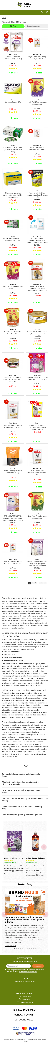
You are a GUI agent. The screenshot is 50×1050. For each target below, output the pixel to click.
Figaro (37, 423)
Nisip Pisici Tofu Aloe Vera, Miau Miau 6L (37, 517)
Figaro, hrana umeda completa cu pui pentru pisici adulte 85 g (37, 427)
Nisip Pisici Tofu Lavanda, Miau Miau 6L (37, 103)
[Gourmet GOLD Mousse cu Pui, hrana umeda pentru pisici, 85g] (37, 317)
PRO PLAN (12, 375)
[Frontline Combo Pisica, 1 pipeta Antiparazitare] (12, 224)
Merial (13, 236)
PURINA (37, 330)
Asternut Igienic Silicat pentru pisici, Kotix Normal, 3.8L (37, 195)
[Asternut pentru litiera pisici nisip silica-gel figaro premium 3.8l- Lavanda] (37, 547)
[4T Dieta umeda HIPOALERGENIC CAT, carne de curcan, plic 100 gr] (37, 224)
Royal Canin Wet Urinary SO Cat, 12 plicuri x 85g (13, 562)
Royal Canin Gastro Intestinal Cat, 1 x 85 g (37, 148)
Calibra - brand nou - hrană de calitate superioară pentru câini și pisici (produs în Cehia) (25, 919)
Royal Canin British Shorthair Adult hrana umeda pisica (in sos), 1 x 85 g (37, 288)
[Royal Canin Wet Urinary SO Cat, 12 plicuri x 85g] (12, 547)
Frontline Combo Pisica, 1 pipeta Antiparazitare (12, 239)
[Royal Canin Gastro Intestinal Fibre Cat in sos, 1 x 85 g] (37, 456)
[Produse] (3, 13)
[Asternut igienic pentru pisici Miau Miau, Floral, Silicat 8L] (37, 363)
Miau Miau (37, 100)
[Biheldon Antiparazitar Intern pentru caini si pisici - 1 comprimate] (12, 178)
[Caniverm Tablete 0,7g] (12, 87)
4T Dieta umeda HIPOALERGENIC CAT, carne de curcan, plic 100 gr (37, 240)
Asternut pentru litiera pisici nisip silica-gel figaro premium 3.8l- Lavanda (37, 564)
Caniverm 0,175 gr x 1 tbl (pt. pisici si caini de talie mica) (12, 150)
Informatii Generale (24, 1010)
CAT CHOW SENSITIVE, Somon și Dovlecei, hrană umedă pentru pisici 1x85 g (13, 518)
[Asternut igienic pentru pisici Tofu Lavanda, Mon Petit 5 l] (14, 841)
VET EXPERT (37, 236)
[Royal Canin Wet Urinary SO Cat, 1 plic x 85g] (37, 42)
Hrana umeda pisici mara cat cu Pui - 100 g (13, 472)
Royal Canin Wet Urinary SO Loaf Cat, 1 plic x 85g (13, 426)
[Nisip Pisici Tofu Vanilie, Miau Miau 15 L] (12, 317)
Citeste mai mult (10, 946)
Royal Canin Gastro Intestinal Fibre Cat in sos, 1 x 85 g (37, 473)
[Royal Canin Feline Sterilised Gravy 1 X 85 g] (12, 42)
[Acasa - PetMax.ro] (25, 5)
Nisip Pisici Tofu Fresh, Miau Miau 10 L (12, 287)
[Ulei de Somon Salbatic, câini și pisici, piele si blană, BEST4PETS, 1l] (36, 841)
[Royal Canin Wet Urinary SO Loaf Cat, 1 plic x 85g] (12, 409)
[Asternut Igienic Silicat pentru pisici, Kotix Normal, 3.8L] (37, 178)
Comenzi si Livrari (24, 1015)
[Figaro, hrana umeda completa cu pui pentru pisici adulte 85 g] (37, 409)
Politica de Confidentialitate (28, 972)
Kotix (37, 191)
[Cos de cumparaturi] (41, 12)
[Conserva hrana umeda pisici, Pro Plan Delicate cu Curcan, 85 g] (12, 363)
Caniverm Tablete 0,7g (13, 102)
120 (41, 583)
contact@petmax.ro (26, 1002)
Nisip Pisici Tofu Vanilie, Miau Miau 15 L (12, 333)
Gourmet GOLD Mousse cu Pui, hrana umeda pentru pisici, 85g (37, 334)
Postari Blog (25, 884)
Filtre (14, 26)
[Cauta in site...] (47, 12)
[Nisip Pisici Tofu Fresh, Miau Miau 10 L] (12, 270)
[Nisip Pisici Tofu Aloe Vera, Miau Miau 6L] (37, 501)
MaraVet (12, 468)
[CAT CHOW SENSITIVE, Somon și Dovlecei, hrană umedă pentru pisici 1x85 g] (12, 501)
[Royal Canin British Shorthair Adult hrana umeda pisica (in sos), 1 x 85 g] (37, 270)
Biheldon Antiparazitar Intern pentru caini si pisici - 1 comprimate (13, 195)
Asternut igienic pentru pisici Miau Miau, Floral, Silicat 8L (37, 378)
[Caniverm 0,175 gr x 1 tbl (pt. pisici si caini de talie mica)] (12, 133)
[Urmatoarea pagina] (45, 583)
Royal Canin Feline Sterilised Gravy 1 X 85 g (13, 58)
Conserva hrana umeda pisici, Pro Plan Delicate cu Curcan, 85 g (13, 379)
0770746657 (26, 999)
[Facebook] (25, 986)
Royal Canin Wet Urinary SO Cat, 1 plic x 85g (37, 58)
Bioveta (12, 100)
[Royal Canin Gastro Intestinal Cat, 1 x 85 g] (37, 133)
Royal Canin (13, 54)
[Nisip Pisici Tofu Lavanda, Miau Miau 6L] (37, 87)
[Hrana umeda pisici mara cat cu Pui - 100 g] (12, 456)
